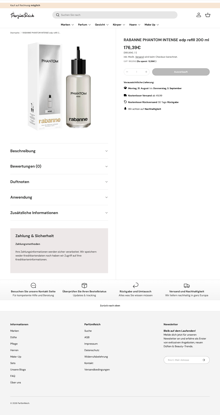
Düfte (13, 337)
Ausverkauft (181, 71)
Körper (117, 24)
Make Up (150, 24)
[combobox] (114, 15)
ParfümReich (23, 403)
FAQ (12, 376)
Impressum (91, 343)
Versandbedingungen (97, 369)
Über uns (15, 382)
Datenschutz (91, 350)
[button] (207, 14)
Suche (88, 331)
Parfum (82, 24)
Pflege (14, 343)
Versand (139, 56)
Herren (14, 350)
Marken (65, 24)
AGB (87, 337)
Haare (133, 24)
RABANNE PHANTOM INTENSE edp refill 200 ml (42, 32)
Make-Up (15, 356)
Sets (12, 363)
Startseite (14, 32)
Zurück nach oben (110, 305)
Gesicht (100, 24)
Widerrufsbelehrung (96, 356)
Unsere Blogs (18, 369)
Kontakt (88, 363)
